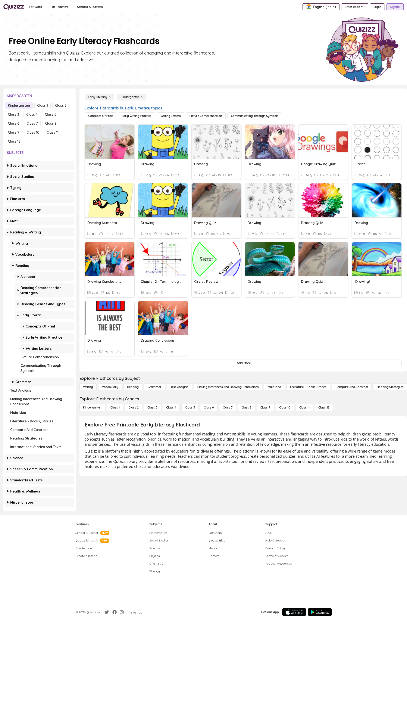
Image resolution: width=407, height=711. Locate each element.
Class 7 (32, 123)
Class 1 (42, 105)
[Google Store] (320, 612)
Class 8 (50, 123)
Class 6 (13, 123)
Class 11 (53, 132)
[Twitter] (107, 612)
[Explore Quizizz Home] (13, 7)
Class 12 (14, 141)
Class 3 (13, 114)
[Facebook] (114, 612)
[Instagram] (122, 612)
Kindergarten (19, 105)
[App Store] (294, 612)
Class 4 (32, 114)
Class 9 (13, 132)
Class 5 (50, 114)
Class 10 (32, 132)
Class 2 (60, 105)
